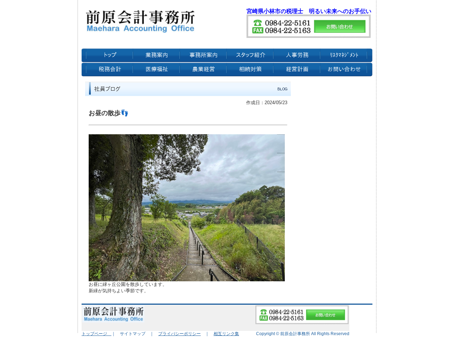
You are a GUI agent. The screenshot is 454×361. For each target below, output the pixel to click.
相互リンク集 (226, 333)
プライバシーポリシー (179, 333)
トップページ (96, 333)
